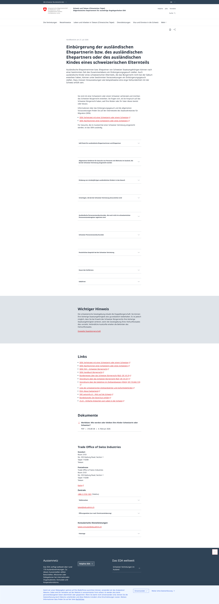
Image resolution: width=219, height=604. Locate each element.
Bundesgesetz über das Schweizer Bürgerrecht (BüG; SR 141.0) (104, 375)
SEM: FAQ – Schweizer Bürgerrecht (93, 369)
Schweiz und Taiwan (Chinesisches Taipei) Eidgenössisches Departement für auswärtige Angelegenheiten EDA (99, 9)
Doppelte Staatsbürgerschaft (89, 331)
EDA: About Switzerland (88, 391)
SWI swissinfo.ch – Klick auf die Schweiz (95, 394)
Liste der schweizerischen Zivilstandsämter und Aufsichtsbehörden (106, 388)
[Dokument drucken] (170, 29)
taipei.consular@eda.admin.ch (90, 527)
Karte (80, 485)
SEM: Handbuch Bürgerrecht (90, 372)
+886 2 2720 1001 (85, 494)
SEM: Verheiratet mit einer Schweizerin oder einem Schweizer (103, 117)
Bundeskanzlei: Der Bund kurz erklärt (94, 397)
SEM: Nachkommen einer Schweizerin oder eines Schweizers (103, 121)
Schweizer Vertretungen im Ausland (123, 568)
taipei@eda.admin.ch (86, 507)
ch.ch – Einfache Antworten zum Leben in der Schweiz (100, 401)
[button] (50, 22)
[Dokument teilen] (174, 29)
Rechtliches (80, 599)
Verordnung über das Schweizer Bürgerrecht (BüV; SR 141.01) (103, 379)
